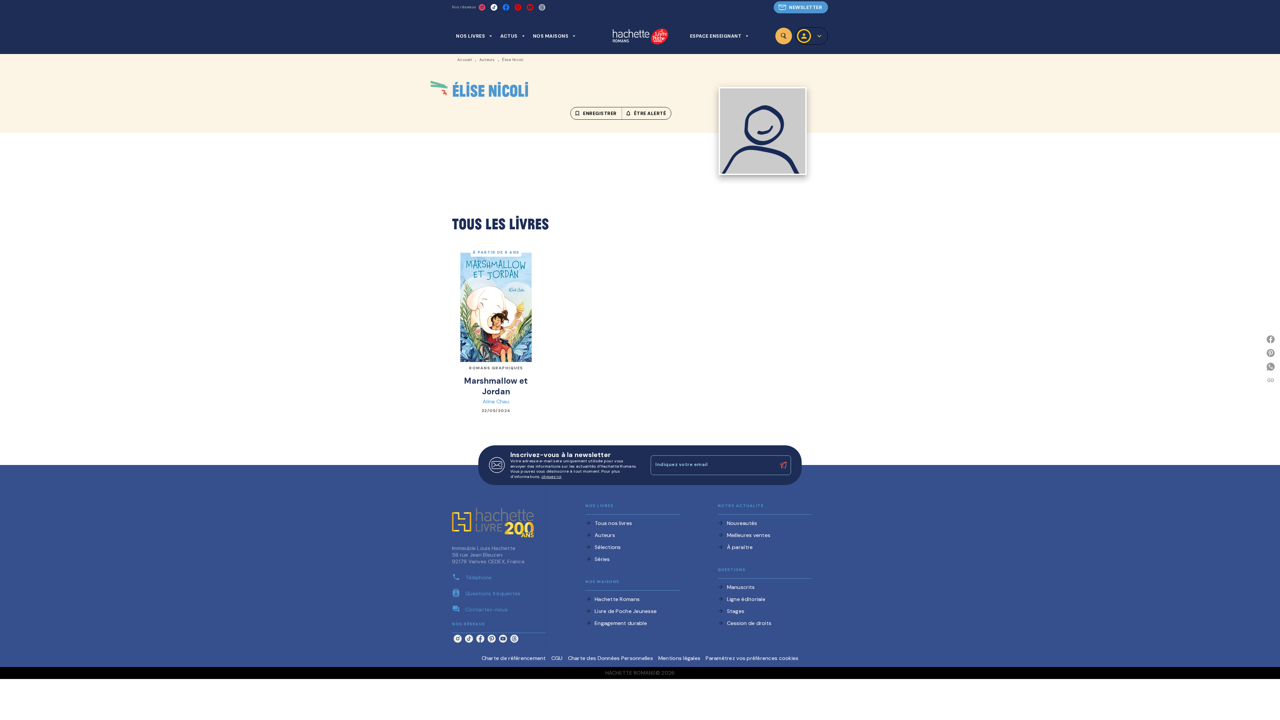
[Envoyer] (783, 465)
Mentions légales (679, 658)
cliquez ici (551, 477)
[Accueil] (640, 37)
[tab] (474, 36)
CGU (557, 658)
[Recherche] (783, 36)
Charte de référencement (514, 658)
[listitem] (482, 7)
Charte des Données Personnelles (610, 658)
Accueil (464, 59)
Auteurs (487, 59)
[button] (801, 7)
